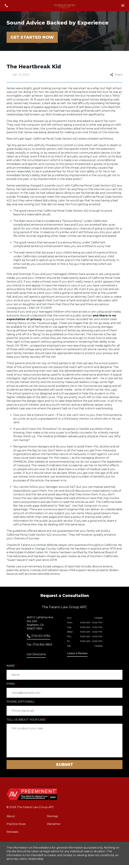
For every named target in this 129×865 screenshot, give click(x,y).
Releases (12, 831)
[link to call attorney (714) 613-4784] (6, 5)
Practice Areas (16, 824)
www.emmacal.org (61, 461)
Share (118, 74)
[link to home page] (64, 5)
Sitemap (52, 816)
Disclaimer (54, 824)
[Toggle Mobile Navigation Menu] (122, 5)
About (11, 816)
